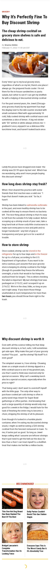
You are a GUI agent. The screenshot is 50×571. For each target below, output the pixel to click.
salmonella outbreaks (37, 205)
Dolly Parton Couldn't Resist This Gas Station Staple (36, 514)
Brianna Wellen (11, 45)
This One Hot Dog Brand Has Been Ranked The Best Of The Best (12, 514)
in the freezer (41, 254)
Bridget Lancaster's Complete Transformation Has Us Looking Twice (12, 549)
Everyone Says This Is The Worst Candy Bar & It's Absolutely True (37, 548)
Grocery (6, 12)
